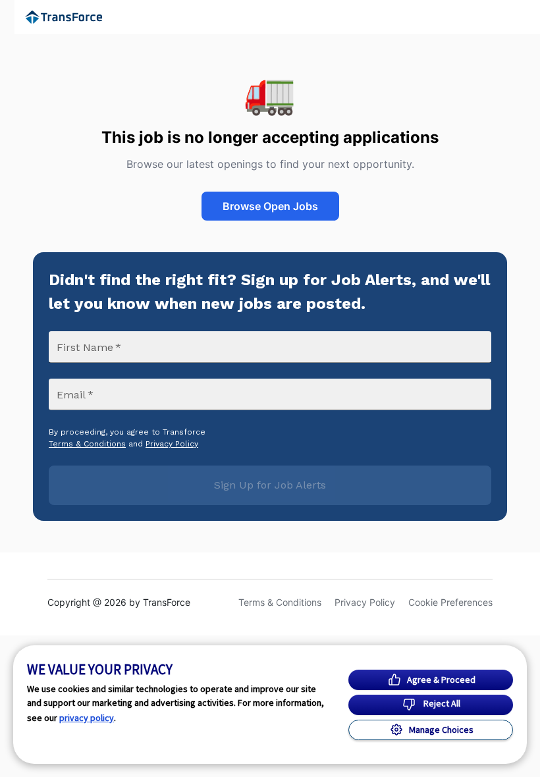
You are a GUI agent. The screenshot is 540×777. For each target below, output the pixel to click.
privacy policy (86, 718)
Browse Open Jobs (270, 206)
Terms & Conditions (87, 443)
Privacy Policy (172, 443)
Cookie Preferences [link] (450, 602)
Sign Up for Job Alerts (270, 485)
